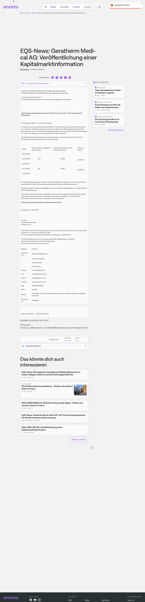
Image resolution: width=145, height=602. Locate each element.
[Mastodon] (52, 78)
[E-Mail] (69, 78)
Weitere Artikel (79, 439)
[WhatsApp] (61, 78)
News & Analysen (25, 13)
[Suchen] (99, 7)
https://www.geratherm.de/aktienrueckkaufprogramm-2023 (41, 202)
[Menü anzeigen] (46, 7)
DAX (70, 600)
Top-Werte (105, 600)
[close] (142, 3)
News (33, 13)
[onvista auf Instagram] (39, 600)
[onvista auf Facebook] (31, 600)
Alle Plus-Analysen (115, 130)
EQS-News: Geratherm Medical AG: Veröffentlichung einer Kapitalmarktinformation (61, 13)
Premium (76, 7)
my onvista (64, 7)
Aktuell (53, 7)
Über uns (130, 600)
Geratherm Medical (33, 346)
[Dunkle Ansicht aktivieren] (13, 1)
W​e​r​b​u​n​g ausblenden (91, 29)
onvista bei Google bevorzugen (37, 83)
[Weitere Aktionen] (85, 345)
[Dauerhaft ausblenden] (86, 83)
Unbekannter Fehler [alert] (121, 5)
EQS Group (24, 69)
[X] (65, 78)
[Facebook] (57, 78)
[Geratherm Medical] (23, 346)
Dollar (87, 600)
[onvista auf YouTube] (35, 600)
